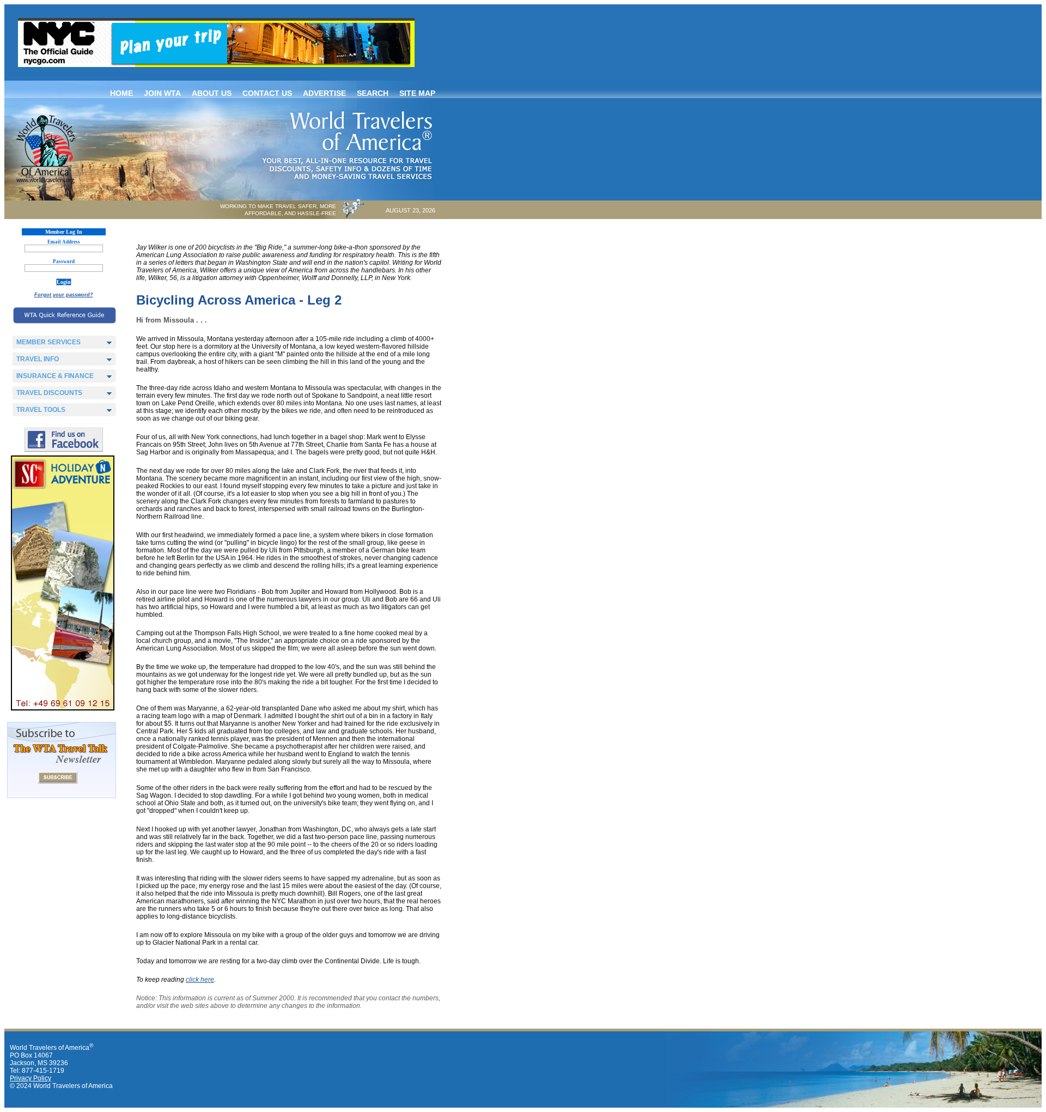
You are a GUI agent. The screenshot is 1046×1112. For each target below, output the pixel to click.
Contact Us (267, 93)
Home (121, 93)
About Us (212, 93)
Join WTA (162, 93)
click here (200, 979)
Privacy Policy (30, 1078)
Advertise (324, 93)
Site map (417, 93)
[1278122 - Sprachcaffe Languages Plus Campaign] (62, 708)
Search (372, 93)
